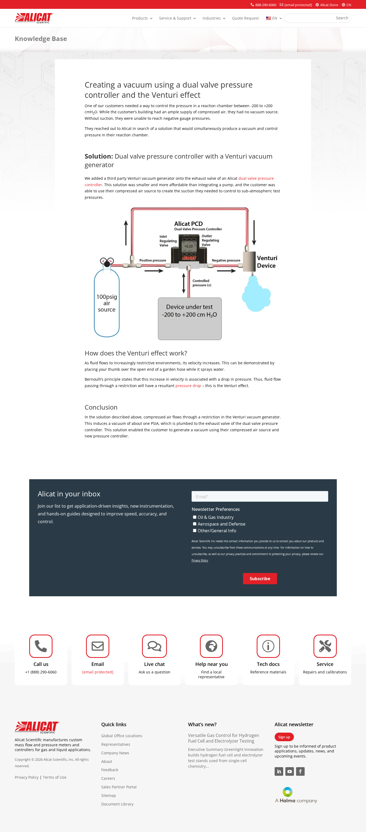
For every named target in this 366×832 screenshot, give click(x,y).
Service (325, 664)
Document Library (117, 804)
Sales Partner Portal (119, 786)
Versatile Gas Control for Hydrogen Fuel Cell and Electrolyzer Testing (223, 738)
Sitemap (108, 795)
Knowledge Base (41, 38)
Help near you (211, 664)
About (106, 761)
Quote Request (245, 18)
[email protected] (97, 671)
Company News (115, 752)
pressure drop (188, 385)
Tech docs (268, 664)
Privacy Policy (27, 777)
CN (348, 4)
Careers (108, 778)
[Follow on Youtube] (289, 771)
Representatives (115, 744)
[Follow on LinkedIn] (279, 771)
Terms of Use (54, 777)
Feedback (109, 769)
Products (140, 18)
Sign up (284, 736)
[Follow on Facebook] (300, 771)
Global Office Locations (121, 735)
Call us (40, 664)
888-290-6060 (265, 4)
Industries (212, 18)
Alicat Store (329, 4)
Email (97, 664)
